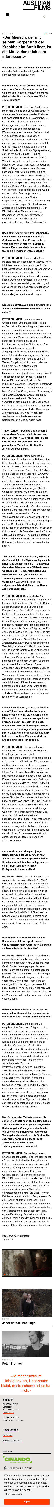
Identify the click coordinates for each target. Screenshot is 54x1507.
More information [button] (14, 1494)
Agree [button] (27, 1501)
